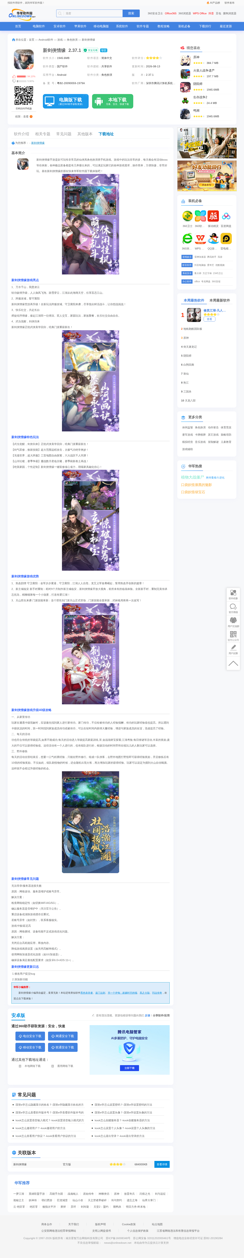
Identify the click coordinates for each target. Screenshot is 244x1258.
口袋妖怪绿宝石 (193, 492)
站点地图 (157, 1224)
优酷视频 (220, 265)
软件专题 (143, 26)
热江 (186, 382)
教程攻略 (163, 26)
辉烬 (63, 1206)
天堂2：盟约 (101, 1206)
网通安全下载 (65, 1036)
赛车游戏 (187, 434)
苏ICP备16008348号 (118, 1238)
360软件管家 (201, 226)
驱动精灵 (213, 226)
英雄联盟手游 (37, 1193)
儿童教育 (226, 441)
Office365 (171, 13)
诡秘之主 (18, 1200)
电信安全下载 (32, 1036)
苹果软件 (80, 26)
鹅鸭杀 (117, 1206)
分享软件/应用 (161, 1015)
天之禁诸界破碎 (97, 1200)
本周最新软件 (219, 300)
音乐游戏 (200, 441)
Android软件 (46, 39)
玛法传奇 (157, 992)
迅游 (220, 257)
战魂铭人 (73, 1193)
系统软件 (122, 26)
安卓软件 (60, 26)
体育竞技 (226, 427)
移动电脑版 (101, 26)
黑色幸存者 (86, 992)
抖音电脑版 (200, 265)
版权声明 (100, 1224)
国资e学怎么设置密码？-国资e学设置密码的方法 (123, 1104)
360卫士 (188, 226)
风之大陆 (145, 992)
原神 (116, 1193)
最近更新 (226, 26)
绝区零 (34, 1206)
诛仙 (186, 373)
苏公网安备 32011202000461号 (152, 1238)
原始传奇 (88, 1193)
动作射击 (213, 427)
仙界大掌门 (149, 1200)
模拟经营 (187, 441)
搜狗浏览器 (229, 13)
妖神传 (33, 1200)
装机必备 (184, 26)
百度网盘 (226, 226)
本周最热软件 (194, 300)
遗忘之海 (132, 1200)
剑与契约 (116, 1200)
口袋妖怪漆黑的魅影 (196, 485)
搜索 (131, 13)
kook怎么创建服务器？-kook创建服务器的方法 (122, 1120)
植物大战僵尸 (192, 477)
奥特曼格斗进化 (215, 477)
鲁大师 (197, 273)
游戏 (60, 39)
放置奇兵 (129, 1193)
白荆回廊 (188, 364)
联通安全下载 (65, 1047)
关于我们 (73, 1224)
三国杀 (187, 391)
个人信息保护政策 (137, 1230)
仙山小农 (77, 1200)
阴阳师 (187, 355)
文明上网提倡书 (101, 1230)
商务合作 (46, 1224)
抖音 (211, 13)
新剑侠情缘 (38, 142)
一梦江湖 (18, 1193)
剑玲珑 (85, 1206)
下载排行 (205, 26)
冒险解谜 (213, 441)
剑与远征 (160, 1193)
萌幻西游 (47, 1200)
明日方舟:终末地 (135, 1206)
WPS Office (200, 13)
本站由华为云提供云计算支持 (151, 1242)
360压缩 (216, 281)
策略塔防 (226, 434)
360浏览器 (184, 13)
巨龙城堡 (62, 1200)
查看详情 (162, 1164)
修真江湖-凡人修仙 (215, 310)
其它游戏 (213, 434)
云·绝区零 (19, 1206)
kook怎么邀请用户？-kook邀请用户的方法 (40, 1128)
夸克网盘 (205, 281)
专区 (103, 50)
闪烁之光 (145, 1193)
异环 (73, 1206)
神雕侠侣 (104, 1193)
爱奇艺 (210, 265)
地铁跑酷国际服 (192, 328)
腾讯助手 (211, 257)
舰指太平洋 (49, 1206)
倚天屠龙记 (190, 346)
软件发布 (229, 2)
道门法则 (100, 992)
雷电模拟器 (227, 248)
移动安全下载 (32, 1047)
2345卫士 (218, 273)
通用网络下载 (65, 1065)
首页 (18, 26)
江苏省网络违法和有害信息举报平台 (178, 1230)
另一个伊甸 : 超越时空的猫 (122, 992)
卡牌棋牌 (200, 434)
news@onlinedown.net (117, 1242)
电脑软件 (39, 26)
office (197, 281)
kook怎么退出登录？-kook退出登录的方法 (119, 1135)
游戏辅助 (187, 449)
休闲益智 (187, 427)
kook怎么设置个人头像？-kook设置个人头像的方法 (125, 1128)
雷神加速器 (200, 257)
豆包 (218, 13)
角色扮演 (72, 39)
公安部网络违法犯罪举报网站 (58, 1230)
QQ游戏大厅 (214, 248)
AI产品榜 (215, 2)
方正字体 (207, 273)
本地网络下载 (33, 1065)
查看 (209, 319)
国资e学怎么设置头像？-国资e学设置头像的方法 (123, 1112)
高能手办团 (56, 1193)
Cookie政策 (129, 1224)
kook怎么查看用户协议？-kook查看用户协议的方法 (46, 1135)
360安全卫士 (155, 13)
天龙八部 (190, 400)
